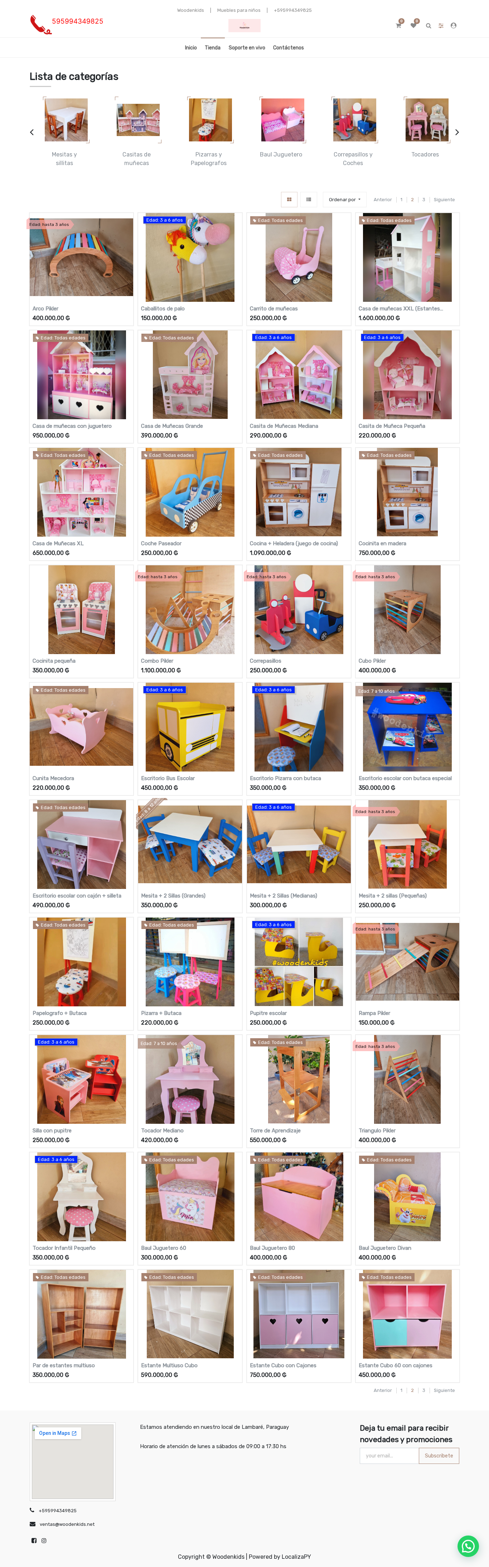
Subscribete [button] (439, 1456)
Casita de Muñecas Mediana (284, 426)
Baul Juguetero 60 (163, 1248)
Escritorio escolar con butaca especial (405, 778)
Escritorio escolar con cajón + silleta (77, 896)
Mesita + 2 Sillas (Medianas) (283, 896)
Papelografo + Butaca (60, 1013)
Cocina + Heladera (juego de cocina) (294, 543)
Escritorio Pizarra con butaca (285, 778)
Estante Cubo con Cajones (283, 1365)
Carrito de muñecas (274, 308)
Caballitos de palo (163, 308)
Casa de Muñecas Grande (172, 426)
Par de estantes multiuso (64, 1365)
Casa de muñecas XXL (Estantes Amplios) (399, 309)
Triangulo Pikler (377, 1130)
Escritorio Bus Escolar (168, 778)
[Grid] (289, 199)
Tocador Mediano (162, 1130)
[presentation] (32, 132)
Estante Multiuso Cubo (169, 1365)
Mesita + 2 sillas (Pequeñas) (393, 896)
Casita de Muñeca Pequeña (392, 426)
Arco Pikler (45, 308)
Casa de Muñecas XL (58, 543)
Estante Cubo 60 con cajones (395, 1365)
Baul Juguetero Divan (385, 1248)
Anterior (383, 199)
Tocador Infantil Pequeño (64, 1248)
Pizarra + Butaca (161, 1013)
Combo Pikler (157, 661)
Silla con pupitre (52, 1130)
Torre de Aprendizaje (275, 1130)
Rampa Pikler (374, 1013)
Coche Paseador (161, 543)
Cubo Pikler (372, 661)
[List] (308, 199)
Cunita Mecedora (53, 778)
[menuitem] (191, 47)
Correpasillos (265, 661)
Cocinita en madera (382, 543)
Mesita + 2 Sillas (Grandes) (173, 896)
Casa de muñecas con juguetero (72, 426)
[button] (344, 199)
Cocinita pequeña (54, 661)
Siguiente (444, 199)
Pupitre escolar (268, 1013)
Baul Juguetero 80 (272, 1248)
